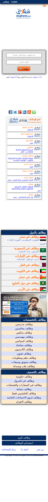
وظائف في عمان (29, 277)
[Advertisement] (24, 33)
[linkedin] (24, 113)
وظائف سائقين (24, 332)
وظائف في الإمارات (27, 256)
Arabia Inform (38, 455)
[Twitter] (15, 113)
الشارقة (21, 259)
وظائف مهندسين (24, 336)
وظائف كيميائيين (24, 341)
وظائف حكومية (24, 376)
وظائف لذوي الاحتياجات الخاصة (24, 397)
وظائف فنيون (24, 353)
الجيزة (18, 240)
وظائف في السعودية (26, 248)
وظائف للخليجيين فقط (24, 393)
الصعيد (42, 244)
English (14, 2)
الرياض (35, 251)
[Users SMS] (34, 113)
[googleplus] (20, 113)
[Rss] (29, 113)
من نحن (40, 449)
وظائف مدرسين (24, 324)
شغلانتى (6, 2)
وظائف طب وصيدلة (24, 366)
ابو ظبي (29, 259)
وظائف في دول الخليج (25, 283)
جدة (28, 251)
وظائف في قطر (29, 264)
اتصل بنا (24, 449)
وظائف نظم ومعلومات (24, 357)
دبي (36, 259)
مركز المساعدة (9, 449)
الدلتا (12, 240)
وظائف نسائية (23, 389)
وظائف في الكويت (27, 271)
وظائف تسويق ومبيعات (24, 362)
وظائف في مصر (29, 236)
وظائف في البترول (24, 380)
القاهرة (36, 240)
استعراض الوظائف (24, 443)
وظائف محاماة (24, 345)
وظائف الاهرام (24, 401)
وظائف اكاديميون (24, 349)
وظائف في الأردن (28, 289)
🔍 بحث (23, 68)
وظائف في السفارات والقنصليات (24, 385)
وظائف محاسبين (24, 328)
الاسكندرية (26, 240)
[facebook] (10, 113)
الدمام (22, 251)
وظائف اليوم (24, 437)
